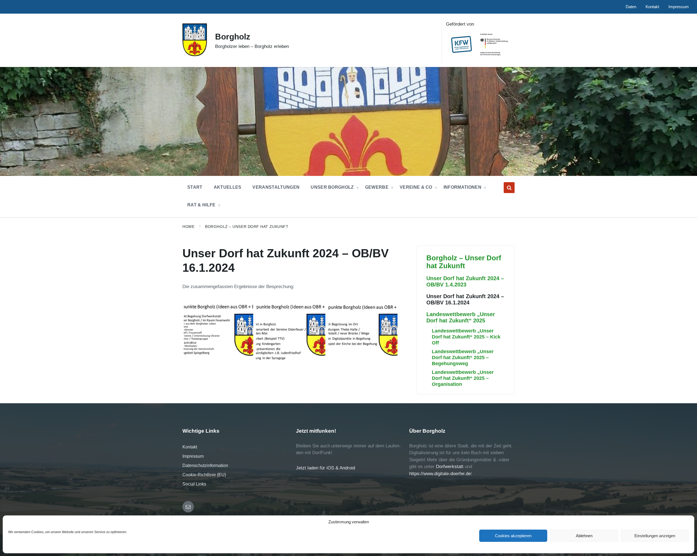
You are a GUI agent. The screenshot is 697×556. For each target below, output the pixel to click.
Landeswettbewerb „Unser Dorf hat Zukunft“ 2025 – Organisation (463, 378)
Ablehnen (584, 535)
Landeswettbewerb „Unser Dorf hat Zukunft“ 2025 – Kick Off (466, 337)
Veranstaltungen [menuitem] (275, 187)
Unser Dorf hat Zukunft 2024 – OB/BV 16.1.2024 (465, 299)
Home (188, 226)
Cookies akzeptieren (513, 535)
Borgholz (232, 36)
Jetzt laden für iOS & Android (325, 468)
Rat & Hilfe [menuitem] (201, 205)
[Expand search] (509, 187)
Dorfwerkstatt (449, 466)
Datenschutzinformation (205, 465)
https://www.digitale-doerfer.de (440, 473)
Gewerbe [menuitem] (377, 187)
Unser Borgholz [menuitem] (332, 187)
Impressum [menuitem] (678, 7)
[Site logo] (194, 54)
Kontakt (189, 447)
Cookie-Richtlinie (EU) (204, 474)
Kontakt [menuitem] (652, 7)
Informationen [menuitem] (462, 187)
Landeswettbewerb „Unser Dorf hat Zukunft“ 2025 (460, 317)
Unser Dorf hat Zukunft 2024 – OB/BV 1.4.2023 (465, 281)
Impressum (193, 456)
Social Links (194, 484)
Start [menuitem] (195, 187)
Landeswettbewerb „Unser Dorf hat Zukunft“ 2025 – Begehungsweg (463, 357)
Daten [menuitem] (631, 7)
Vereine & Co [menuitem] (416, 187)
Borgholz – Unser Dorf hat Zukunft (246, 226)
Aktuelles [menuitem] (227, 187)
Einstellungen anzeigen (654, 535)
